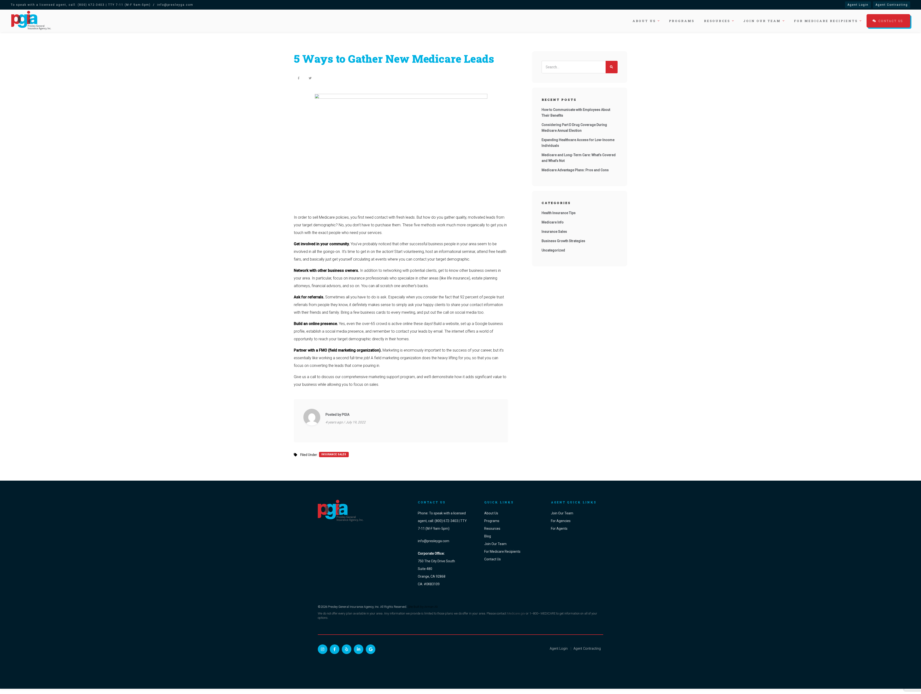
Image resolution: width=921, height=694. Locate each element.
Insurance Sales (333, 454)
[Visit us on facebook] (334, 649)
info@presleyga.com (175, 4)
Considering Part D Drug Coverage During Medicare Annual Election (574, 127)
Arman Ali (431, 607)
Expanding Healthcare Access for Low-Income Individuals (578, 143)
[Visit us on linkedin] (358, 649)
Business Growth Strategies (563, 241)
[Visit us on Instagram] (322, 649)
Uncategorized (553, 250)
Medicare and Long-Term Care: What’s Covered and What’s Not (579, 158)
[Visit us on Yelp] (346, 649)
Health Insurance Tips (559, 213)
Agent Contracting (891, 4)
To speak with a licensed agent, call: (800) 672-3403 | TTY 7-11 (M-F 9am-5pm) (81, 4)
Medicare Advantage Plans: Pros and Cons (575, 170)
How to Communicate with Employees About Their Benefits (576, 112)
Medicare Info (553, 222)
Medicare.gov (516, 613)
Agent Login (857, 4)
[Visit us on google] (370, 649)
